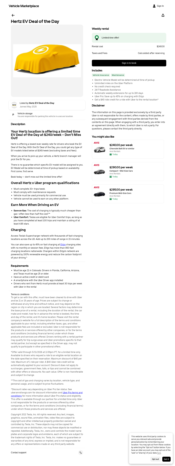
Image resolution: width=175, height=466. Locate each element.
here (159, 453)
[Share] (163, 15)
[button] (129, 46)
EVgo (63, 244)
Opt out (155, 459)
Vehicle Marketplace (24, 6)
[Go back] (13, 15)
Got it (166, 459)
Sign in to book (129, 63)
